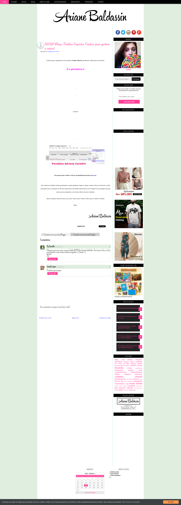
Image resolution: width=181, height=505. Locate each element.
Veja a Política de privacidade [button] (131, 502)
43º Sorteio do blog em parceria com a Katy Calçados (127, 336)
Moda (33, 2)
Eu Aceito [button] (171, 502)
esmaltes (129, 379)
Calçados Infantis (129, 362)
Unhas (129, 368)
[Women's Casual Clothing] (129, 260)
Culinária (138, 362)
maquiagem (137, 381)
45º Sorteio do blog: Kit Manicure (128, 308)
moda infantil (135, 383)
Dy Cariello (51, 246)
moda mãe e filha (120, 386)
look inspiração (128, 381)
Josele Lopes (51, 266)
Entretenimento (60, 2)
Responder (52, 259)
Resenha (119, 368)
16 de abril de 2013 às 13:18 (59, 246)
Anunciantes (75, 2)
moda (126, 384)
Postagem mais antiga (105, 318)
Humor (122, 365)
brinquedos (119, 370)
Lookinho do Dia (136, 365)
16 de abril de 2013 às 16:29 (60, 267)
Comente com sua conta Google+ (84, 234)
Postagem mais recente (45, 318)
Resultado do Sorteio (53, 51)
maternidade (119, 384)
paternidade (139, 386)
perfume (122, 388)
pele (116, 388)
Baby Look (120, 360)
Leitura (127, 365)
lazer (140, 379)
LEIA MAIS (128, 69)
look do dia (119, 381)
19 (86, 485)
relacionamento (138, 388)
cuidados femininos (133, 374)
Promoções (89, 2)
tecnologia (126, 390)
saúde (120, 390)
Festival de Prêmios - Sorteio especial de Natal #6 (127, 327)
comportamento (120, 372)
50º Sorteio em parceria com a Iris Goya (127, 317)
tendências (132, 390)
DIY (116, 363)
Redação (14, 2)
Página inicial (75, 318)
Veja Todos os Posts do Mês (90, 492)
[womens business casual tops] (129, 195)
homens (136, 379)
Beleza (24, 2)
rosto (116, 390)
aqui (95, 175)
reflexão (130, 388)
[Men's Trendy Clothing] (129, 227)
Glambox (133, 363)
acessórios (138, 368)
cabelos (131, 370)
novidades (131, 386)
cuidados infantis (128, 376)
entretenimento (120, 379)
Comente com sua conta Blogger (54, 234)
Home (4, 2)
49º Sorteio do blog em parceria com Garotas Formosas (127, 346)
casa (140, 370)
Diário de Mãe (44, 2)
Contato (101, 2)
